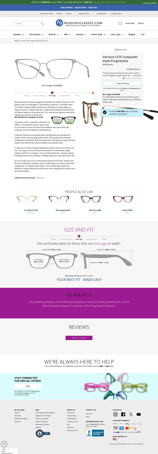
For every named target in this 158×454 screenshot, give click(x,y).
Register (18, 416)
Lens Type (115, 34)
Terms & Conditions (23, 393)
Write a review (79, 338)
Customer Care (101, 14)
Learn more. (40, 178)
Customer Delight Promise (45, 413)
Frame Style (96, 34)
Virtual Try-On (72, 430)
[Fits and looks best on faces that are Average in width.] (52, 96)
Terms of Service (41, 422)
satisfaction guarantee (118, 114)
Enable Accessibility (149, 3)
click (101, 366)
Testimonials (72, 416)
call (110, 99)
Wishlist (18, 422)
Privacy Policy (35, 391)
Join (28, 386)
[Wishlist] (120, 23)
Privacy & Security (42, 419)
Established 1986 (84, 14)
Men (66, 34)
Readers (17, 34)
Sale (143, 34)
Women (52, 34)
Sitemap (38, 428)
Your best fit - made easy (79, 279)
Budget (131, 34)
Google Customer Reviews (133, 78)
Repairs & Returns (21, 419)
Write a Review (108, 64)
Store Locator (72, 422)
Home (17, 41)
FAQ (68, 425)
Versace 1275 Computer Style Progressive (34, 41)
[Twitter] (130, 416)
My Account (130, 23)
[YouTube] (138, 416)
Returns (68, 14)
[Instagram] (115, 416)
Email (88, 417)
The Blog (59, 14)
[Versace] (133, 69)
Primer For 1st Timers (43, 416)
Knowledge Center (46, 14)
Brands (79, 34)
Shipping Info (72, 419)
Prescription (35, 34)
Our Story (71, 413)
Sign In (17, 413)
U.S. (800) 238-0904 (115, 14)
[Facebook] (123, 416)
